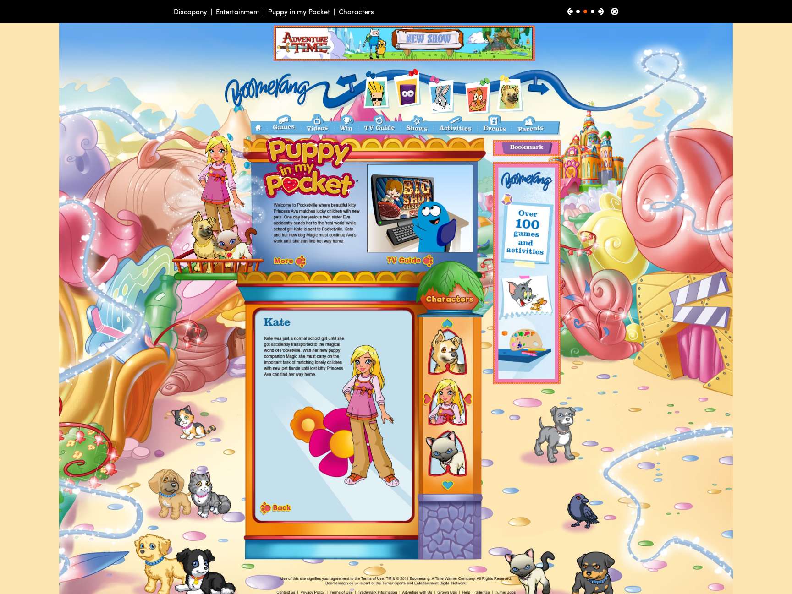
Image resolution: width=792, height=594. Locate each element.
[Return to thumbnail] (614, 11)
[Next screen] (601, 11)
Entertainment (237, 11)
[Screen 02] (585, 11)
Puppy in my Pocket (299, 11)
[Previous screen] (570, 11)
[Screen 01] (578, 11)
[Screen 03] (592, 11)
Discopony (190, 11)
